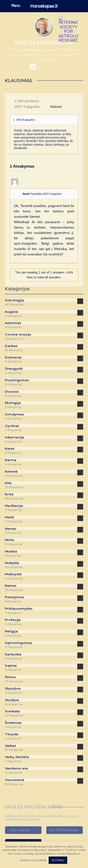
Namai (10, 585)
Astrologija (14, 300)
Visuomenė (14, 780)
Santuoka (13, 654)
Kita (8, 483)
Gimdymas (14, 414)
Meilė (9, 517)
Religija (11, 631)
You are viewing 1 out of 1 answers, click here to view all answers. (44, 275)
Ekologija (13, 403)
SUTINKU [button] (58, 860)
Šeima (10, 677)
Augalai (11, 312)
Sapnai (11, 665)
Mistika (11, 551)
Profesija (13, 620)
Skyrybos (13, 688)
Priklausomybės (19, 608)
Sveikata (12, 711)
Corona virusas (18, 334)
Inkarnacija (14, 437)
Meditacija (14, 506)
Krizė (9, 494)
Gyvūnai (12, 426)
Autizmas (13, 323)
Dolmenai (13, 357)
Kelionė (56, 106)
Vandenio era (16, 768)
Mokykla (12, 563)
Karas (10, 448)
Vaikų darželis (17, 757)
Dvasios (12, 391)
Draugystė (14, 368)
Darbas (11, 346)
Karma (10, 460)
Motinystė (13, 574)
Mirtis (9, 540)
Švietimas (13, 723)
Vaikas (10, 746)
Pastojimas (14, 597)
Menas (10, 529)
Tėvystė (11, 734)
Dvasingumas (17, 380)
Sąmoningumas (18, 643)
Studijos (12, 700)
